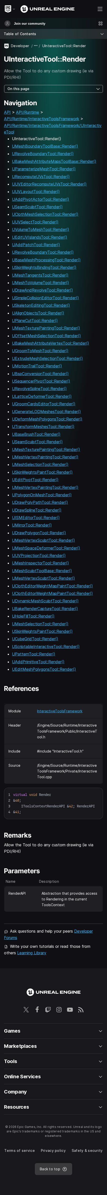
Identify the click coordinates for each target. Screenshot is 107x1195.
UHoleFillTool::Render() (33, 616)
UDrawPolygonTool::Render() (39, 532)
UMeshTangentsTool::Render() (40, 275)
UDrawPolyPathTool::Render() (40, 502)
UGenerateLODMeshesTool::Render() (46, 411)
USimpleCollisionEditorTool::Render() (45, 297)
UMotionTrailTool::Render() (37, 365)
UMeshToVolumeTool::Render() (40, 282)
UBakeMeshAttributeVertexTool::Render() (50, 343)
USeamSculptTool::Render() (37, 206)
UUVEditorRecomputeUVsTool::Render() (49, 184)
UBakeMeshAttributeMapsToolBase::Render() (54, 161)
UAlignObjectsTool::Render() (38, 313)
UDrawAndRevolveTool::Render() (42, 290)
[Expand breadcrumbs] (36, 46)
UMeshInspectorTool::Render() (40, 562)
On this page (18, 89)
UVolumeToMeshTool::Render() (40, 229)
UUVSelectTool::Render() (35, 221)
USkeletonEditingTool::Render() (41, 305)
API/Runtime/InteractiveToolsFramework (41, 118)
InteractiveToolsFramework (59, 711)
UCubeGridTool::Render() (35, 638)
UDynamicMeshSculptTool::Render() (45, 600)
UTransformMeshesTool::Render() (43, 426)
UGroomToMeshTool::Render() (40, 350)
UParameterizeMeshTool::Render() (44, 168)
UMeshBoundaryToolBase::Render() (45, 146)
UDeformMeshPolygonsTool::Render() (47, 419)
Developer (20, 46)
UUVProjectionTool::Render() (39, 555)
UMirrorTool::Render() (32, 525)
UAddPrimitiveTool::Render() (38, 661)
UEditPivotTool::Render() (35, 479)
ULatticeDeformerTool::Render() (42, 396)
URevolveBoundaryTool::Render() (43, 153)
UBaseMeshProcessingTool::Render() (46, 259)
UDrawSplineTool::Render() (36, 510)
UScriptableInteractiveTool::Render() (46, 646)
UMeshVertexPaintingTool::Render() (45, 456)
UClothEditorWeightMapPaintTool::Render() (52, 585)
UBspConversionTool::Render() (40, 373)
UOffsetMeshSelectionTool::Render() (46, 335)
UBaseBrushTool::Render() (36, 434)
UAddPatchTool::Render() (36, 244)
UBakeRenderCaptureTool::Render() (45, 608)
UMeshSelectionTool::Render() (40, 464)
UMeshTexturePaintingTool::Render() (46, 328)
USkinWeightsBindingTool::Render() (44, 267)
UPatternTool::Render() (33, 654)
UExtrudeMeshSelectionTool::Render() (47, 358)
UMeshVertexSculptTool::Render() (43, 540)
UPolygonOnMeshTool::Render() (42, 494)
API (7, 112)
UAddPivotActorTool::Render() (40, 199)
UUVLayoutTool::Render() (36, 191)
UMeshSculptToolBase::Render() (42, 570)
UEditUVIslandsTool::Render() (39, 237)
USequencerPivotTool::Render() (41, 381)
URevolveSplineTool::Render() (39, 388)
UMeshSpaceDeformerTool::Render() (46, 547)
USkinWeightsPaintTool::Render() (42, 472)
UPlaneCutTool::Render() (35, 320)
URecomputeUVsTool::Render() (41, 176)
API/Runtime (27, 112)
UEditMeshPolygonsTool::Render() (44, 669)
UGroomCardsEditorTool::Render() (43, 403)
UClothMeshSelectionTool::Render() (45, 214)
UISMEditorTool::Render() (36, 517)
